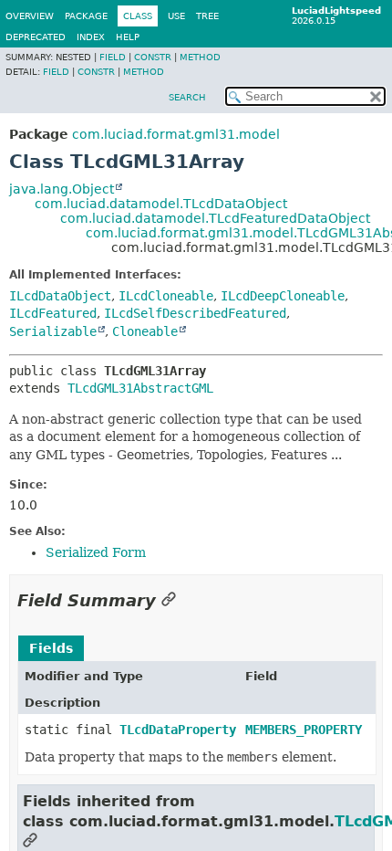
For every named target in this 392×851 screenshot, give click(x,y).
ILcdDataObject (60, 296)
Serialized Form (96, 552)
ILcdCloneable (166, 296)
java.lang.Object (61, 189)
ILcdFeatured (53, 313)
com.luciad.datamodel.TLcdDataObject (161, 203)
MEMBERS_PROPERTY (303, 729)
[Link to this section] (168, 600)
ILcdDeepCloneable (283, 296)
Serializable (53, 331)
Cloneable (145, 331)
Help (127, 37)
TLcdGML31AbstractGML (140, 388)
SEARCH (187, 97)
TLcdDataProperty (177, 729)
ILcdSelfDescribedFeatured (195, 313)
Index (91, 37)
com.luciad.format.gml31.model (176, 134)
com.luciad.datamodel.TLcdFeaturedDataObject (215, 218)
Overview (29, 16)
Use (176, 16)
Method (200, 57)
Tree (207, 16)
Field (112, 57)
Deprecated (35, 37)
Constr (152, 57)
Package (86, 16)
